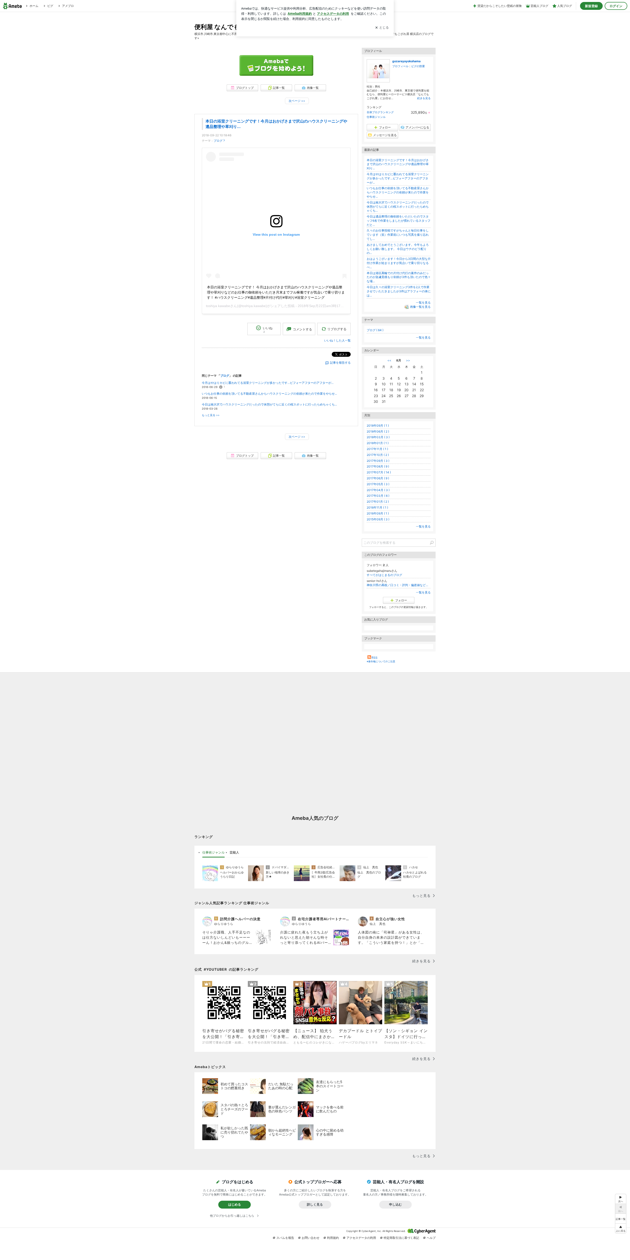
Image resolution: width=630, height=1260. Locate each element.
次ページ (297, 101)
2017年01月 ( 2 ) (378, 501)
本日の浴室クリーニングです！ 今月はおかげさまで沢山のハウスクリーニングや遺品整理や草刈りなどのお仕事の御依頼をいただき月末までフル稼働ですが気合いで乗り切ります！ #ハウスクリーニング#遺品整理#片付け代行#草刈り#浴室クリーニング (276, 292)
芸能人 (234, 852)
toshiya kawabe (218, 306)
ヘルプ (431, 1238)
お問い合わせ (310, 1238)
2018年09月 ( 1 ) (378, 425)
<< (389, 360)
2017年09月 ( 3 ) (378, 461)
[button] (620, 1228)
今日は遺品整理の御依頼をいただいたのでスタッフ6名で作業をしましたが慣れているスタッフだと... (398, 221)
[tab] (213, 852)
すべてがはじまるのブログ (384, 575)
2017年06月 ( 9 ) (378, 478)
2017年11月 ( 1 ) (377, 449)
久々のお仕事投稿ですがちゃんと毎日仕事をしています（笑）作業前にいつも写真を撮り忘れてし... (398, 235)
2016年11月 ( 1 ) (377, 507)
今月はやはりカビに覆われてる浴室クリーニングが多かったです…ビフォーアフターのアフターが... (267, 383)
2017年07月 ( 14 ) (379, 472)
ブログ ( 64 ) (375, 330)
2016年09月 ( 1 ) (378, 513)
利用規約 (333, 1238)
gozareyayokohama (406, 61)
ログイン (616, 6)
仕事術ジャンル (376, 117)
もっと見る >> (211, 415)
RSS (375, 657)
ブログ (218, 140)
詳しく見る (315, 1204)
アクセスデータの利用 (361, 1238)
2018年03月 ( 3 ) (378, 437)
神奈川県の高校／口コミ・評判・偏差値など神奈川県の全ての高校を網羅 (399, 585)
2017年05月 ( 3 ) (378, 484)
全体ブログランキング (380, 112)
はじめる (234, 1204)
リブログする (336, 329)
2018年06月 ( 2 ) (378, 431)
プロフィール (400, 66)
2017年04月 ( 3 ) (378, 490)
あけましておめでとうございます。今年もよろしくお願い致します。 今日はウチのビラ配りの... (398, 249)
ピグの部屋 (418, 66)
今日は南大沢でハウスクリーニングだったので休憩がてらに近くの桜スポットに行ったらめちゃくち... (269, 404)
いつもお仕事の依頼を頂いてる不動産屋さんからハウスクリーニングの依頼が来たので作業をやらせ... (269, 393)
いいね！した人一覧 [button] (337, 340)
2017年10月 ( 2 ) (378, 455)
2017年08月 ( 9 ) (378, 466)
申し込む (395, 1204)
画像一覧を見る (420, 307)
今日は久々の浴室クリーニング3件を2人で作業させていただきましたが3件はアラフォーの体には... (399, 291)
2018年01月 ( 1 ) (378, 443)
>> (408, 360)
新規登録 (591, 6)
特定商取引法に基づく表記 (401, 1238)
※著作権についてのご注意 (381, 661)
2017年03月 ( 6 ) (378, 496)
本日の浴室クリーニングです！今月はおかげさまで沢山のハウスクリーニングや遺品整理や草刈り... (398, 164)
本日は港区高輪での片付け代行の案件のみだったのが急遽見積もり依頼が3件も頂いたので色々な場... (399, 277)
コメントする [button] (302, 329)
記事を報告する (340, 362)
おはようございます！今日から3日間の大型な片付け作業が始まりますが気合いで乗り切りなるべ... (399, 263)
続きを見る (424, 98)
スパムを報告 (285, 1238)
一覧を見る (423, 302)
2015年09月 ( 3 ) (378, 519)
